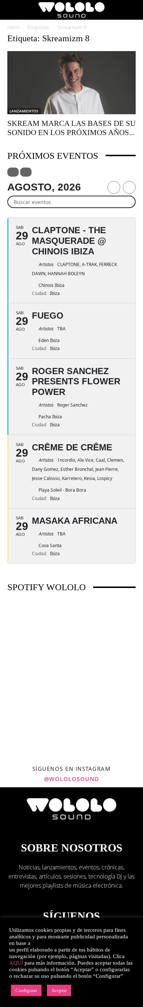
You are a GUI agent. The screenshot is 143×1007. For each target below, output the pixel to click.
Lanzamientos (24, 111)
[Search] (132, 10)
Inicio (13, 27)
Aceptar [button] (59, 990)
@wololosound (71, 779)
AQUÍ (16, 963)
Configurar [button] (26, 990)
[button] (12, 10)
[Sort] (26, 172)
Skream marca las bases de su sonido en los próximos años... (71, 128)
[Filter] (13, 172)
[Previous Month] (113, 187)
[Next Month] (129, 187)
